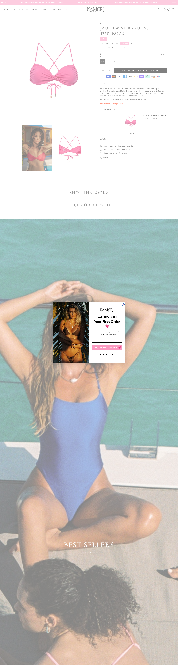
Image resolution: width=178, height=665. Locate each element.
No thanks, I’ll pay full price (107, 355)
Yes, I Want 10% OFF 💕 (107, 347)
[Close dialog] (123, 304)
